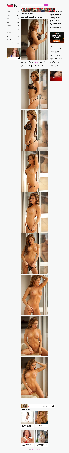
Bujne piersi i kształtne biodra (55, 14)
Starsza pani (23, 402)
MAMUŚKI (28, 450)
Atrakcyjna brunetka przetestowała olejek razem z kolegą (26, 426)
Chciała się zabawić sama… (26, 445)
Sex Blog (35, 449)
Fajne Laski (31, 13)
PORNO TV (38, 450)
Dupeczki (27, 13)
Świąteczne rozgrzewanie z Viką (56, 11)
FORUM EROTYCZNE (33, 450)
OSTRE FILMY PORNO (22, 450)
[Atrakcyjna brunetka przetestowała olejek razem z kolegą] (27, 417)
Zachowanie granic (41, 425)
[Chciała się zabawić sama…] (27, 436)
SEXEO (33, 449)
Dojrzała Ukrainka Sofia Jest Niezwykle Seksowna (42, 445)
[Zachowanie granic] (41, 417)
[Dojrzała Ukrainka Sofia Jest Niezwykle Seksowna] (41, 436)
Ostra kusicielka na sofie (54, 20)
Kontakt (38, 449)
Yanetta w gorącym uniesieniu (55, 27)
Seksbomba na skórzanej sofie (55, 17)
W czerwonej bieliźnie (43, 402)
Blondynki (23, 13)
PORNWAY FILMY (43, 450)
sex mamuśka (36, 62)
